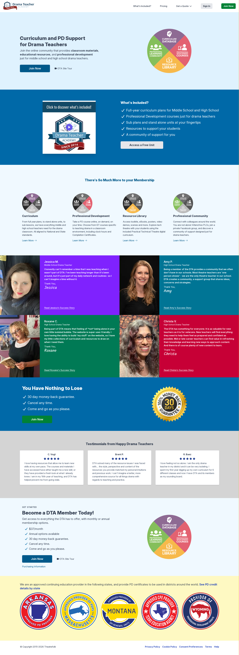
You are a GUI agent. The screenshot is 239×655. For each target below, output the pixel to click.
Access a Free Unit (141, 145)
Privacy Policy (152, 646)
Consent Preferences (191, 646)
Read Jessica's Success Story (59, 307)
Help (216, 646)
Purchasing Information (34, 566)
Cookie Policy (169, 646)
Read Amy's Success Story (177, 307)
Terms (208, 646)
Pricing (163, 6)
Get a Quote (182, 6)
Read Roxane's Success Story (59, 370)
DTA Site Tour (64, 68)
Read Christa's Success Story (179, 370)
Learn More (28, 240)
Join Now (228, 6)
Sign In (206, 6)
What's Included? (142, 6)
